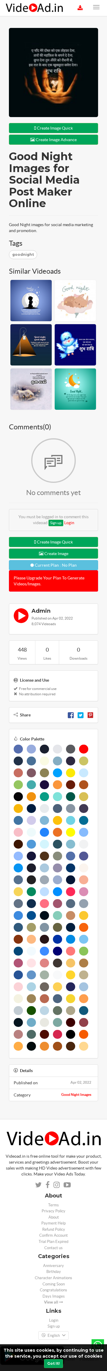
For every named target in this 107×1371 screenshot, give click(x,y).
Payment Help (53, 1223)
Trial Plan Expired (53, 1241)
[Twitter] (81, 715)
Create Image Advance (56, 139)
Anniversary (53, 1265)
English (54, 1335)
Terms (53, 1205)
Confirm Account (53, 1235)
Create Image (55, 553)
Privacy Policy (53, 1211)
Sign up (56, 523)
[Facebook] (71, 715)
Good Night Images (76, 1094)
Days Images (54, 1296)
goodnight (23, 254)
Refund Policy (53, 1229)
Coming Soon (54, 1284)
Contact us (53, 1248)
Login (69, 522)
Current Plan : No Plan (55, 565)
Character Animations (53, 1278)
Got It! (53, 1363)
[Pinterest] (90, 715)
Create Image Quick (54, 128)
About (53, 1217)
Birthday (53, 1271)
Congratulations (53, 1290)
